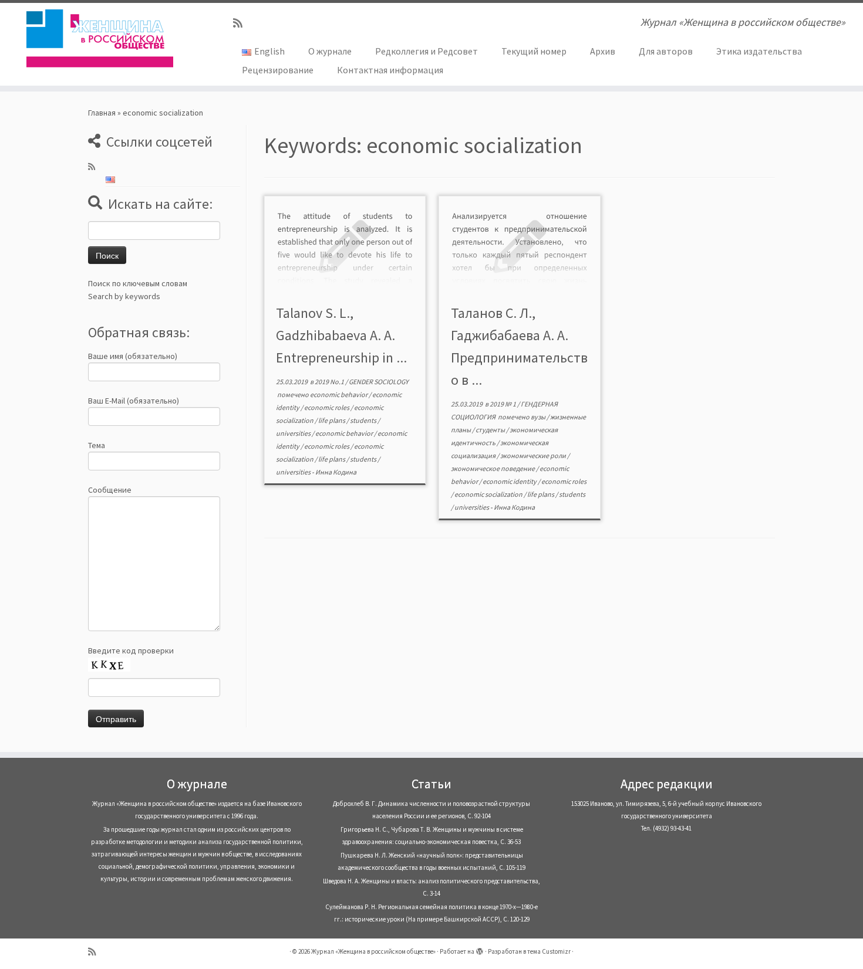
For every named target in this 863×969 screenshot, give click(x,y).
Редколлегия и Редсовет (426, 51)
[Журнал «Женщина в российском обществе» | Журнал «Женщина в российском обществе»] (99, 38)
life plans (332, 420)
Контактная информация (390, 70)
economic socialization (489, 494)
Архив (602, 51)
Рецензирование (277, 70)
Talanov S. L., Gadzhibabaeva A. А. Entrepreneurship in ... (341, 335)
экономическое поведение (493, 468)
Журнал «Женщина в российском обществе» (373, 951)
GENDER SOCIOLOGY (379, 381)
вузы (539, 416)
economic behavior (339, 394)
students (363, 420)
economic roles (327, 407)
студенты (491, 429)
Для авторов (666, 51)
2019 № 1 (503, 403)
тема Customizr (549, 951)
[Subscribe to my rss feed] (241, 23)
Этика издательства (759, 51)
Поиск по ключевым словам (137, 283)
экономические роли (533, 455)
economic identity (510, 481)
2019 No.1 (330, 381)
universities (294, 433)
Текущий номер (534, 51)
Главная (102, 112)
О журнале (330, 51)
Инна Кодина (335, 471)
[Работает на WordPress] (480, 949)
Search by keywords (124, 296)
